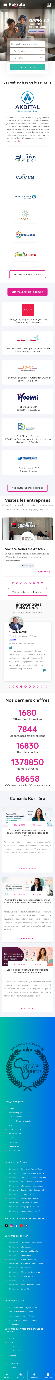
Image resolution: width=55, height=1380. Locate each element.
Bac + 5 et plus (14, 1351)
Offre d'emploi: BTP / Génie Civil (21, 1276)
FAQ (10, 1125)
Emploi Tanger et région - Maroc (21, 1316)
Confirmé (12, 1367)
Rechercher (26, 67)
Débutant (12, 1355)
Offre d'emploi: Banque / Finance (21, 1255)
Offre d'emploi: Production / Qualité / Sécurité (27, 1173)
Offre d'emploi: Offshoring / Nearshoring (24, 1272)
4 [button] (25, 583)
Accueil (11, 1108)
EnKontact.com (14, 1150)
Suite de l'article (26, 868)
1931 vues (36, 825)
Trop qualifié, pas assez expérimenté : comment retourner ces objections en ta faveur (27, 833)
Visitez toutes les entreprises (27, 591)
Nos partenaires (15, 1133)
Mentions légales (15, 1112)
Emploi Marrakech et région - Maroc (23, 1320)
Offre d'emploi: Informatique (20, 1247)
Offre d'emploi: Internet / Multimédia (23, 1251)
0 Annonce (44, 571)
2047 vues (36, 894)
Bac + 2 (11, 1338)
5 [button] (29, 583)
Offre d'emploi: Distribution (19, 1280)
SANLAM (12, 639)
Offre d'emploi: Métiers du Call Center (23, 1203)
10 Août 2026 (19, 825)
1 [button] (13, 583)
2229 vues (36, 964)
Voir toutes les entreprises (27, 274)
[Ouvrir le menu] (5, 5)
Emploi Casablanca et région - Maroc (23, 1307)
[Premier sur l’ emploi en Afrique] (17, 4)
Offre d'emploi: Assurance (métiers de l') (24, 1211)
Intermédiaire (14, 1363)
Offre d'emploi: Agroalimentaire (21, 1268)
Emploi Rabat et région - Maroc (21, 1312)
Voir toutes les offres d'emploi (27, 487)
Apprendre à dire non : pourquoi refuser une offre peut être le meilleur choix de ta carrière (27, 901)
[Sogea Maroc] (27, 528)
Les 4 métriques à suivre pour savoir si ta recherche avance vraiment (27, 971)
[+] (19, 141)
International (14, 1324)
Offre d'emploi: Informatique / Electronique (26, 1186)
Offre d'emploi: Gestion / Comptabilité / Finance (27, 1177)
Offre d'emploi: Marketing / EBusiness (23, 1198)
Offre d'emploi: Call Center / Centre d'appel (26, 1242)
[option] (27, 548)
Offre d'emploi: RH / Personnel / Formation (25, 1181)
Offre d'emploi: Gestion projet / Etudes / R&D (26, 1190)
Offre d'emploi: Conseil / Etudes (21, 1289)
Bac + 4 (11, 1347)
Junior (11, 1359)
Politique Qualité (15, 1117)
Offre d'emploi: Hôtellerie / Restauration (24, 1284)
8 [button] (37, 686)
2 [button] (17, 583)
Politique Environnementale (20, 1121)
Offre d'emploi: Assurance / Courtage (23, 1259)
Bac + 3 (11, 1342)
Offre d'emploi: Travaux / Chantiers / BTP (25, 1194)
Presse (11, 1138)
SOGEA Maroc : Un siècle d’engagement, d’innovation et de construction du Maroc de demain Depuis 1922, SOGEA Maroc (26, 557)
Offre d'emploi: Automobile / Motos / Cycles (26, 1264)
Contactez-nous (15, 1129)
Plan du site (13, 1142)
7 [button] (37, 583)
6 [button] (33, 583)
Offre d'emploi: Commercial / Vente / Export (26, 1169)
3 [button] (21, 583)
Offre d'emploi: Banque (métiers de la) (24, 1207)
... (17, 560)
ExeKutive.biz (14, 1146)
